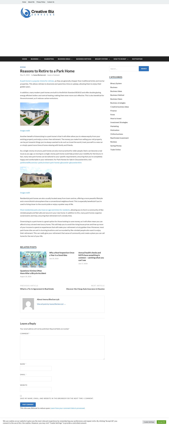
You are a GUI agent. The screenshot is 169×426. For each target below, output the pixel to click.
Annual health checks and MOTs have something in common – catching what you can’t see (91, 256)
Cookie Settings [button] (149, 422)
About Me (31, 2)
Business (34, 59)
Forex (112, 114)
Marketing (49, 59)
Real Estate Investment (119, 138)
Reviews (23, 67)
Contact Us (50, 2)
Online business (116, 134)
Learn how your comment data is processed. (68, 408)
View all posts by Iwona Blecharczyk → (51, 304)
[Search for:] (129, 68)
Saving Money (116, 146)
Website (23, 385)
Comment (25, 333)
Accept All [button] (161, 422)
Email (23, 374)
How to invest (120, 59)
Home (24, 2)
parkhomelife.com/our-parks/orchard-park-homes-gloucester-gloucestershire (51, 162)
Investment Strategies (119, 122)
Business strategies (118, 103)
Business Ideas (64, 59)
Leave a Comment (53, 75)
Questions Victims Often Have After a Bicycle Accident (33, 272)
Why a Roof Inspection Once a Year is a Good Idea (61, 253)
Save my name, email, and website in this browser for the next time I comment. (56, 398)
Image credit (25, 130)
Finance (113, 111)
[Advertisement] (84, 39)
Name (23, 364)
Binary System (101, 59)
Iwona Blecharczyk (39, 75)
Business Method (83, 59)
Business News (116, 99)
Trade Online (115, 149)
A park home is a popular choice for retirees (37, 81)
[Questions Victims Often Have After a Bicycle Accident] (33, 260)
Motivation (137, 59)
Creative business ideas (119, 107)
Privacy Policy (41, 2)
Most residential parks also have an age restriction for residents (45, 210)
